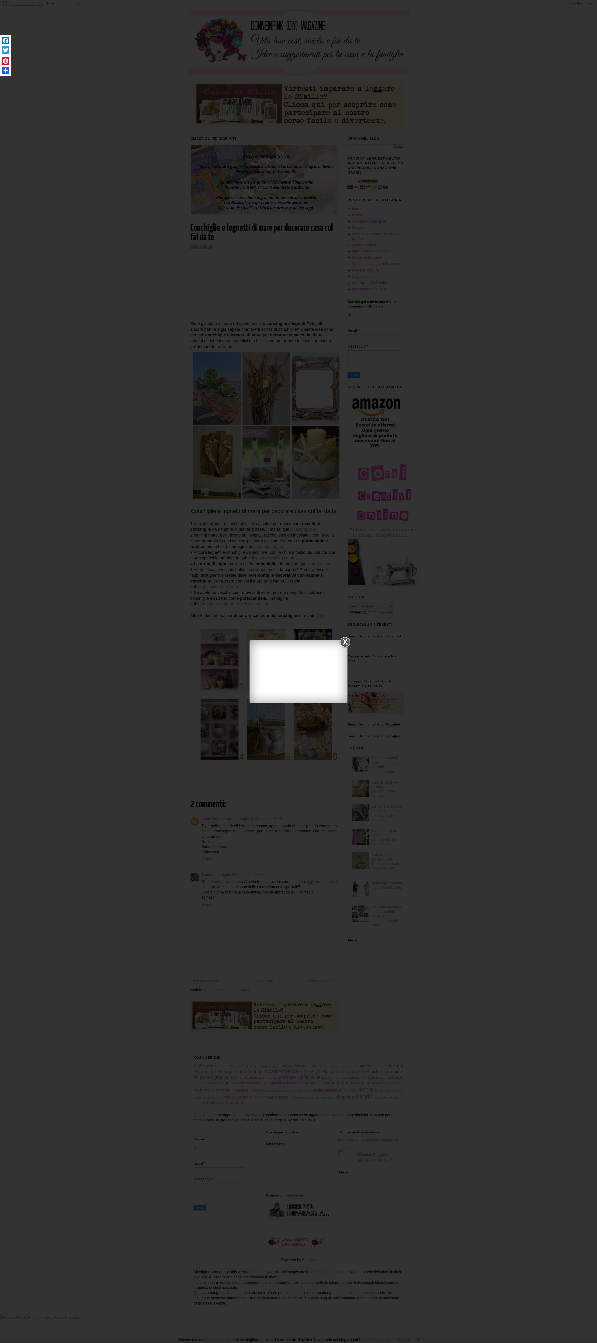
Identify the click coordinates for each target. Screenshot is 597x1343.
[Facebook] (5, 40)
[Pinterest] (5, 61)
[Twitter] (5, 50)
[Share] (5, 70)
